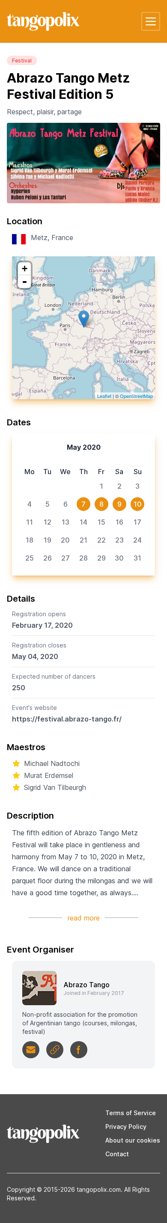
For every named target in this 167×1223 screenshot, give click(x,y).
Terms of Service (130, 1112)
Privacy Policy (125, 1126)
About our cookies (132, 1140)
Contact (117, 1154)
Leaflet (104, 395)
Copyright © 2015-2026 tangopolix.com (64, 1189)
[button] (150, 21)
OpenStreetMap (136, 395)
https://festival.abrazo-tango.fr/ (67, 719)
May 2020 (84, 447)
